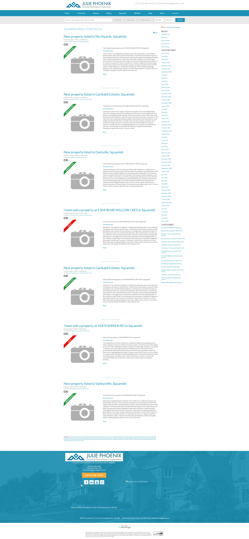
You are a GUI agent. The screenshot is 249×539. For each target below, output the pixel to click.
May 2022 (164, 181)
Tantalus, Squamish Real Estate (170, 274)
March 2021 (165, 221)
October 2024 (165, 100)
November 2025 (166, 65)
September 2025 (166, 72)
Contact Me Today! (94, 475)
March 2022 (165, 187)
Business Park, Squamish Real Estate (172, 242)
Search (180, 20)
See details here (108, 51)
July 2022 (164, 174)
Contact (175, 13)
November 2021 (166, 196)
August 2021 (165, 205)
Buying (95, 13)
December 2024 (166, 93)
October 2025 (165, 69)
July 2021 (164, 209)
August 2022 (165, 171)
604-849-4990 (147, 3)
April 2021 (164, 218)
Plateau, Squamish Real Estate (170, 267)
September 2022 (166, 168)
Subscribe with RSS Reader (172, 27)
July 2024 (164, 109)
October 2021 (165, 199)
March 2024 (165, 118)
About (162, 13)
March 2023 (165, 149)
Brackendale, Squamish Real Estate (172, 231)
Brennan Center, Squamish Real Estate (114, 436)
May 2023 (164, 143)
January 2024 (165, 121)
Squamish (122, 13)
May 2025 (164, 78)
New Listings (165, 40)
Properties (81, 13)
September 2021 (166, 202)
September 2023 (166, 131)
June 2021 (164, 212)
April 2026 (164, 59)
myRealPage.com (124, 527)
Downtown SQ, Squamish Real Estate (172, 248)
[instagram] (102, 482)
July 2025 (164, 75)
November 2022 (166, 162)
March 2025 (165, 84)
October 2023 (165, 128)
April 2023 (164, 146)
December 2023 (166, 125)
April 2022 (164, 184)
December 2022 (166, 159)
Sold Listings (165, 47)
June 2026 (164, 56)
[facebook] (86, 482)
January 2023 (165, 156)
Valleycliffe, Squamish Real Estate (171, 282)
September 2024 (166, 103)
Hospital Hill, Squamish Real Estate (171, 260)
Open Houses (165, 43)
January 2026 (165, 62)
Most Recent (165, 53)
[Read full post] (82, 65)
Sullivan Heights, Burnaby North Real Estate (113, 439)
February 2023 (165, 153)
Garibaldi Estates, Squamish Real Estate (80, 99)
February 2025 (165, 87)
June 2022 (164, 177)
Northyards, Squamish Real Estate (171, 263)
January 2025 (165, 90)
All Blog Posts (165, 34)
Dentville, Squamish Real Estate (171, 245)
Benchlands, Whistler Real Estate (171, 227)
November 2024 (166, 97)
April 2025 (164, 81)
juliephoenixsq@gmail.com (169, 3)
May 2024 (164, 112)
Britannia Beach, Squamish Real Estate (173, 238)
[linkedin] (91, 482)
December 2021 (166, 193)
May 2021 (164, 215)
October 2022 (165, 165)
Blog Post (164, 37)
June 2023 (164, 140)
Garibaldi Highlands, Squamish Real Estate (134, 438)
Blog (150, 13)
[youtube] (97, 482)
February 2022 (165, 190)
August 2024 (165, 106)
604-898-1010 (97, 468)
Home (67, 13)
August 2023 (165, 134)
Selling (108, 13)
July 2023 (164, 137)
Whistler (137, 13)
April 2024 (164, 115)
